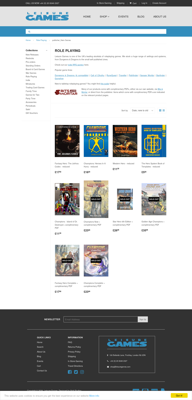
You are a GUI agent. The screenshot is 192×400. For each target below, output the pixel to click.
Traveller (123, 75)
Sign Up (143, 319)
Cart (39, 365)
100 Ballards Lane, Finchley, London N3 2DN (127, 355)
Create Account (159, 3)
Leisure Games (51, 390)
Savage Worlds (147, 75)
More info (94, 395)
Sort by (124, 110)
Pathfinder (133, 75)
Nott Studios (75, 390)
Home (87, 16)
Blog (140, 16)
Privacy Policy (74, 351)
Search (40, 346)
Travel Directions (75, 365)
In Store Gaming (104, 3)
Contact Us (42, 370)
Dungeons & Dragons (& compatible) (72, 75)
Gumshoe (59, 78)
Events (123, 16)
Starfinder (160, 75)
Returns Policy (74, 346)
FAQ (70, 342)
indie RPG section (76, 64)
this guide (104, 83)
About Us (159, 16)
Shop (104, 16)
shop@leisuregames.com (120, 366)
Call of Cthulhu (97, 75)
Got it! (179, 395)
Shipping (120, 3)
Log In (144, 3)
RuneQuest (112, 75)
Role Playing (41, 40)
